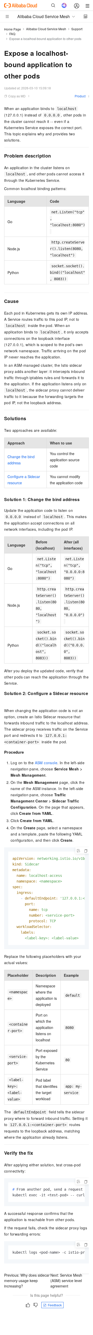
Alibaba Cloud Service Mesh (46, 29)
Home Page (12, 29)
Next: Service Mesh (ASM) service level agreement (66, 1280)
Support (76, 29)
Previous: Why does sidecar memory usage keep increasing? (27, 1280)
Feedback (55, 1305)
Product (80, 96)
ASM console (46, 762)
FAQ (12, 34)
